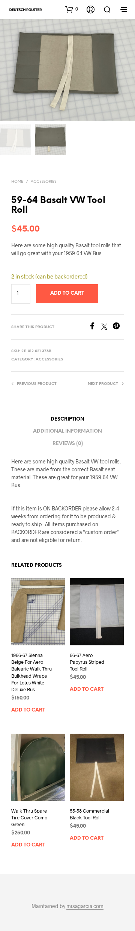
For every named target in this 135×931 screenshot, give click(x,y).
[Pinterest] (118, 327)
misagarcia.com (85, 906)
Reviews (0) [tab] (67, 443)
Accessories (43, 182)
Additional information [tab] (67, 431)
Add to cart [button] (28, 710)
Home (17, 182)
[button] (71, 9)
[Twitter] (106, 327)
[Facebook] (94, 327)
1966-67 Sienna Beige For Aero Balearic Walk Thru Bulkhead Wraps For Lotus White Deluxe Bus (31, 672)
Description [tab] (67, 419)
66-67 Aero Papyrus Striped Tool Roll (87, 662)
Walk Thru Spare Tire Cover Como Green (29, 817)
